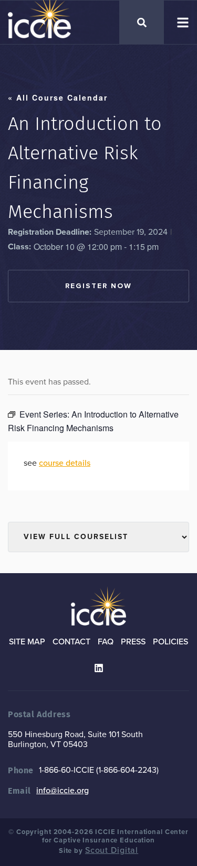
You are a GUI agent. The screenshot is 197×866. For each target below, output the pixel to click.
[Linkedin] (98, 668)
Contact (71, 642)
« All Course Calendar (58, 97)
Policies (170, 642)
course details (64, 463)
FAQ (105, 642)
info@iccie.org (62, 790)
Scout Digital (111, 850)
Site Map (27, 642)
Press (133, 642)
